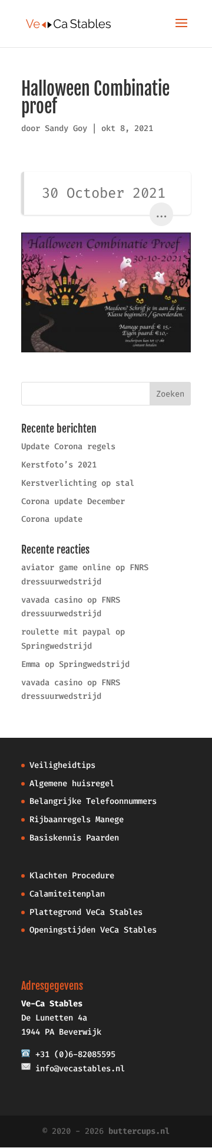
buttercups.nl (139, 1131)
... (161, 214)
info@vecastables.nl (80, 1068)
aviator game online (66, 567)
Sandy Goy (66, 128)
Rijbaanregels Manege (76, 819)
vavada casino (51, 600)
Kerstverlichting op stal (77, 483)
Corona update (51, 519)
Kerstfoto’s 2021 (59, 464)
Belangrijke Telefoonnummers (93, 801)
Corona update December (73, 501)
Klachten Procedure (71, 875)
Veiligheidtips (62, 765)
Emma (30, 664)
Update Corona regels (68, 446)
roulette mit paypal (66, 631)
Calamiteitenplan (67, 894)
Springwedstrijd (56, 646)
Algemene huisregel (71, 783)
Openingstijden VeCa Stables (93, 930)
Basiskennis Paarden (74, 837)
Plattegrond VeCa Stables (86, 912)
